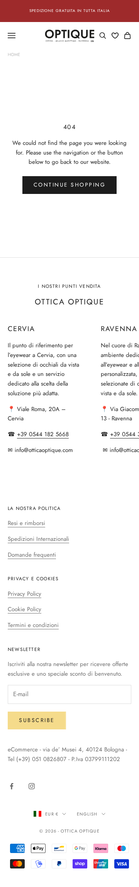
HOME (14, 54)
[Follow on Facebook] (11, 786)
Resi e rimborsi (26, 523)
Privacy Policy (24, 594)
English (87, 814)
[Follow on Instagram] (32, 786)
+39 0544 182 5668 (43, 434)
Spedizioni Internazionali (38, 539)
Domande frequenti (32, 555)
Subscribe (37, 720)
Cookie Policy (24, 609)
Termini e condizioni (33, 625)
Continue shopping (70, 185)
